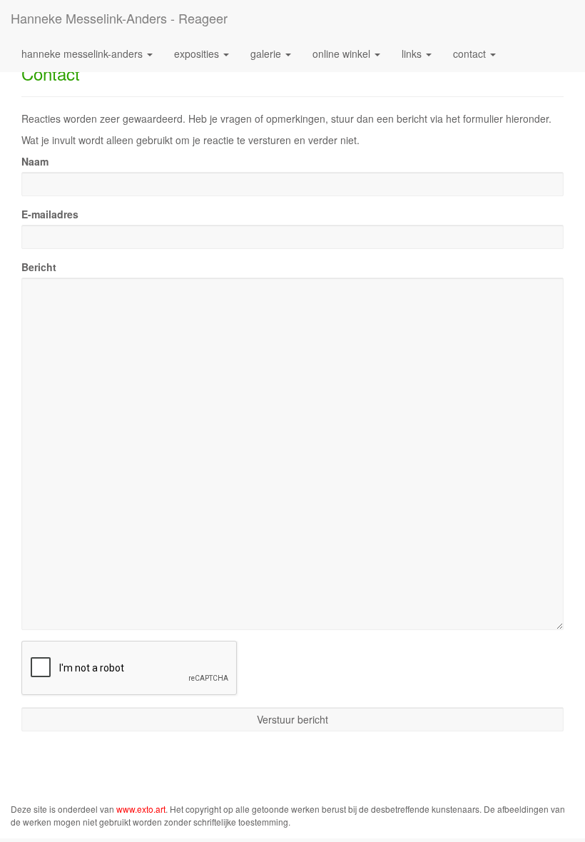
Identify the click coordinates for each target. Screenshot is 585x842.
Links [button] (413, 53)
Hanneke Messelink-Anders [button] (83, 53)
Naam (35, 161)
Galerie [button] (267, 53)
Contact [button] (471, 53)
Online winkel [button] (342, 53)
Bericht (38, 267)
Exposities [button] (198, 53)
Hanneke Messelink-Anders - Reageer (119, 18)
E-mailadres (49, 214)
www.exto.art (141, 809)
